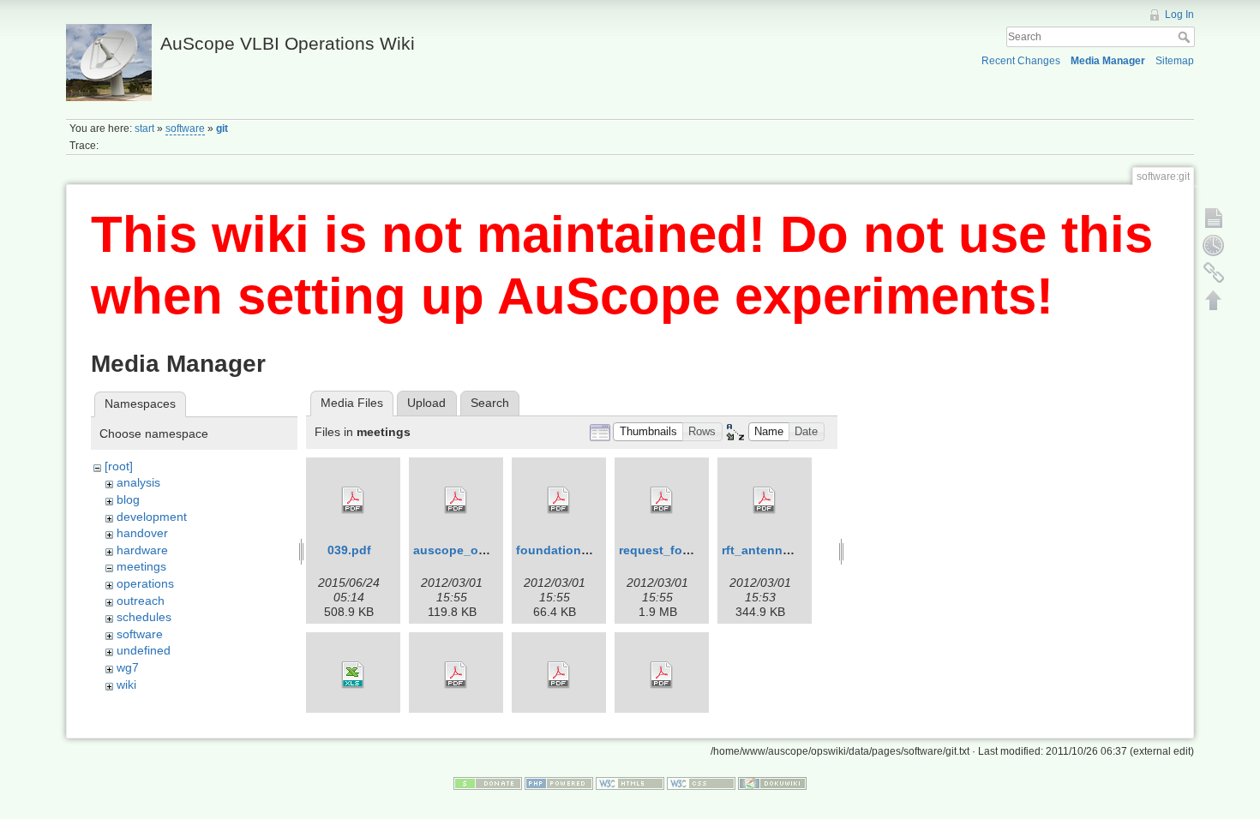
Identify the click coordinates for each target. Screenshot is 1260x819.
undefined (144, 650)
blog (128, 499)
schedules (144, 617)
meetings (141, 566)
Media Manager (1108, 61)
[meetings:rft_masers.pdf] (559, 675)
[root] (119, 466)
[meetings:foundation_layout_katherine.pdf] (559, 500)
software (185, 129)
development (152, 516)
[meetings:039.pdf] (353, 500)
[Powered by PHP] (559, 783)
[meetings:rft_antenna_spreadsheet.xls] (353, 675)
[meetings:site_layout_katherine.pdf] (662, 675)
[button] (648, 432)
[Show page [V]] (1213, 217)
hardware (142, 550)
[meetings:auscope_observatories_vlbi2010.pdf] (456, 500)
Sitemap (1174, 61)
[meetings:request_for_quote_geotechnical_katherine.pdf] (662, 500)
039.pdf (349, 550)
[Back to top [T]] (1213, 300)
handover (142, 533)
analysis (138, 482)
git (222, 129)
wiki (126, 684)
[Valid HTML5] (630, 783)
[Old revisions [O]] (1213, 245)
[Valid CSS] (701, 783)
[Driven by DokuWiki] (772, 783)
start (144, 129)
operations (145, 583)
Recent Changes (1020, 61)
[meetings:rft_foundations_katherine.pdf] (456, 675)
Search (1186, 37)
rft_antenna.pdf (767, 550)
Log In (1179, 15)
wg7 (128, 667)
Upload (426, 403)
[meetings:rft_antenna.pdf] (764, 500)
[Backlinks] (1213, 272)
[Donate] (487, 783)
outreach (141, 600)
